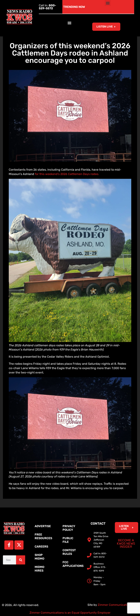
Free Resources (43, 536)
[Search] (20, 559)
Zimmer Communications (115, 605)
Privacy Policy (69, 528)
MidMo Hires (39, 568)
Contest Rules (69, 552)
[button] (108, 3)
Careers (41, 546)
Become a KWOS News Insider (126, 543)
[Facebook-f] (8, 545)
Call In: (47, 7)
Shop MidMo (39, 556)
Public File (68, 540)
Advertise (43, 526)
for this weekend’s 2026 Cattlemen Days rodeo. (67, 174)
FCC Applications (72, 564)
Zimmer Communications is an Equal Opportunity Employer (70, 612)
